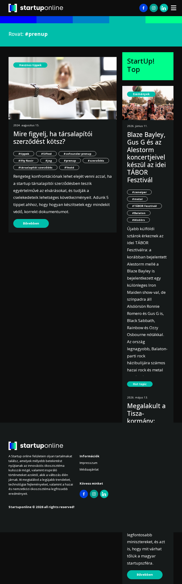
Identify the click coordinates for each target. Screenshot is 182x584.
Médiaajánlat (89, 469)
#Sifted (46, 153)
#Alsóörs (138, 220)
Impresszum (88, 463)
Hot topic (140, 384)
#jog (48, 160)
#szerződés (96, 160)
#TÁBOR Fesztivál (144, 206)
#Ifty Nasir (25, 160)
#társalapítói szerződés (35, 167)
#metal (137, 199)
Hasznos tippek (30, 65)
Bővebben (31, 223)
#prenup (70, 160)
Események (141, 94)
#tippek (23, 153)
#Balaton (139, 213)
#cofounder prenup (77, 153)
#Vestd (69, 167)
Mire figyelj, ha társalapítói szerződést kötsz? (52, 138)
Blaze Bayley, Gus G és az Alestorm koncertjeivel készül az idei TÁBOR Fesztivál (146, 157)
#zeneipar (139, 192)
